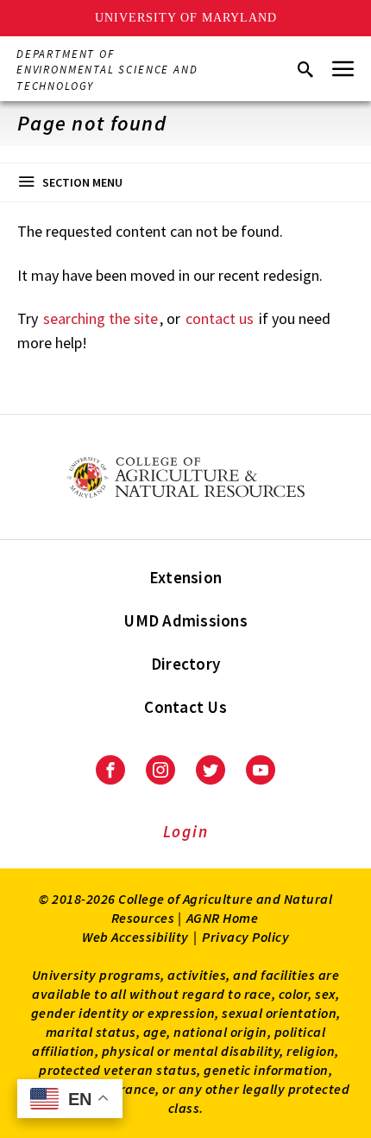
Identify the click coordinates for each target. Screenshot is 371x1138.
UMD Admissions (185, 620)
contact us (220, 318)
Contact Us (185, 706)
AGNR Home (222, 917)
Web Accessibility (135, 936)
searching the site (100, 318)
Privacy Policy (245, 936)
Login (186, 831)
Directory (185, 663)
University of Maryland (186, 17)
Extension (185, 577)
